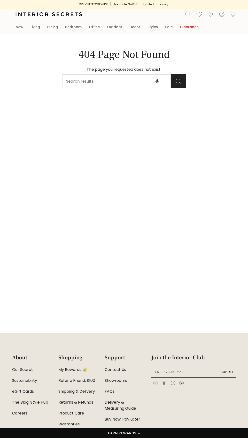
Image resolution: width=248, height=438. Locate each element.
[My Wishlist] (199, 14)
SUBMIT (227, 372)
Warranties (69, 424)
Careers (20, 413)
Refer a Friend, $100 (76, 380)
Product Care (71, 413)
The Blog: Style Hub (30, 402)
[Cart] (233, 14)
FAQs (110, 391)
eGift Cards (23, 391)
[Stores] (210, 14)
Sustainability (24, 380)
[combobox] (108, 81)
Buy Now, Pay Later (122, 419)
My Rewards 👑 (72, 369)
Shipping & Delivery (76, 391)
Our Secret (22, 369)
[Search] (178, 81)
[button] (124, 433)
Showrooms (116, 380)
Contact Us (115, 369)
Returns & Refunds (75, 402)
